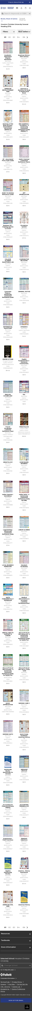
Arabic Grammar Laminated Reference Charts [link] (24, 160)
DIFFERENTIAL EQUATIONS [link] (8, 327)
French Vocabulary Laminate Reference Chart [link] (8, 429)
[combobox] (16, 965)
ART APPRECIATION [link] (24, 193)
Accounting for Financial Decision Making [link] (8, 806)
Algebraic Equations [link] (24, 839)
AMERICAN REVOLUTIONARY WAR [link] (8, 90)
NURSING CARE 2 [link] (24, 703)
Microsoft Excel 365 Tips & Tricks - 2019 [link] (24, 669)
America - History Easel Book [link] (24, 871)
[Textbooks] (17, 8)
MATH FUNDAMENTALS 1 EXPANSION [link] (8, 599)
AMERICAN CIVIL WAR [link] (8, 905)
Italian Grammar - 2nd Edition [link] (8, 495)
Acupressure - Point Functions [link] (8, 839)
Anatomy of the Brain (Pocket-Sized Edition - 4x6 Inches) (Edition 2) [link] (8, 126)
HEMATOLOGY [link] (8, 462)
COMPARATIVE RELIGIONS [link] (24, 259)
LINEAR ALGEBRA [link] (24, 530)
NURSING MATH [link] (8, 734)
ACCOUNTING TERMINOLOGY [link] (24, 805)
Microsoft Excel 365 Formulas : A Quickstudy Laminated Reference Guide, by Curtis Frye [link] (8, 670)
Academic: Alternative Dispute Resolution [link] (8, 57)
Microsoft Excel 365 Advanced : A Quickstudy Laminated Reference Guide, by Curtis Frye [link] (24, 635)
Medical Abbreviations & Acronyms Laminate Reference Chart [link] (24, 600)
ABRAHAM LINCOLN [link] (24, 770)
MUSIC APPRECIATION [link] (8, 704)
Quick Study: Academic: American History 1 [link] (24, 736)
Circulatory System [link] (24, 226)
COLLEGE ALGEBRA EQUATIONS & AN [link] (8, 260)
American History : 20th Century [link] (24, 55)
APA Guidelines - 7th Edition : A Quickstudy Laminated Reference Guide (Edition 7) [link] (24, 126)
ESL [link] (24, 394)
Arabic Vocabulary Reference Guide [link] (8, 193)
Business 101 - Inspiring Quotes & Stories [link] (7, 227)
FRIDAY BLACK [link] (24, 427)
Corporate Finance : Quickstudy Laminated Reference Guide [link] (8, 294)
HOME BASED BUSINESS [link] (24, 462)
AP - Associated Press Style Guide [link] (8, 159)
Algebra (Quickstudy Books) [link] (8, 872)
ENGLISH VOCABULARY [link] (7, 395)
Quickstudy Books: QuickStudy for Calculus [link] (8, 772)
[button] (16, 2)
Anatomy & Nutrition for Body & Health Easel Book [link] (24, 91)
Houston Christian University (15, 960)
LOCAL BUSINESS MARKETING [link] (8, 565)
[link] (25, 8)
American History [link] (24, 904)
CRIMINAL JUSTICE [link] (24, 291)
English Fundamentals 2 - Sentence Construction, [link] (24, 361)
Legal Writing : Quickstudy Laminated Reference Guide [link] (8, 532)
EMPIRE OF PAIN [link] (8, 359)
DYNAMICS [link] (24, 327)
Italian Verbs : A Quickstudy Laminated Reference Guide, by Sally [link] (24, 497)
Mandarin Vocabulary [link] (24, 565)
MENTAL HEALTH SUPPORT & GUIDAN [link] (7, 634)
